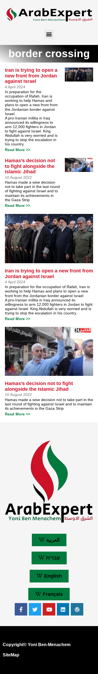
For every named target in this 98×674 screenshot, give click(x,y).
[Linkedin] (63, 609)
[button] (49, 34)
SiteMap (11, 655)
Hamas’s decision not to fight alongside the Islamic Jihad (30, 166)
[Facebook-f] (21, 609)
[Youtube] (49, 609)
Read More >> (17, 150)
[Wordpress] (77, 609)
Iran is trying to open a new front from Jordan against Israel (31, 75)
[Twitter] (35, 609)
